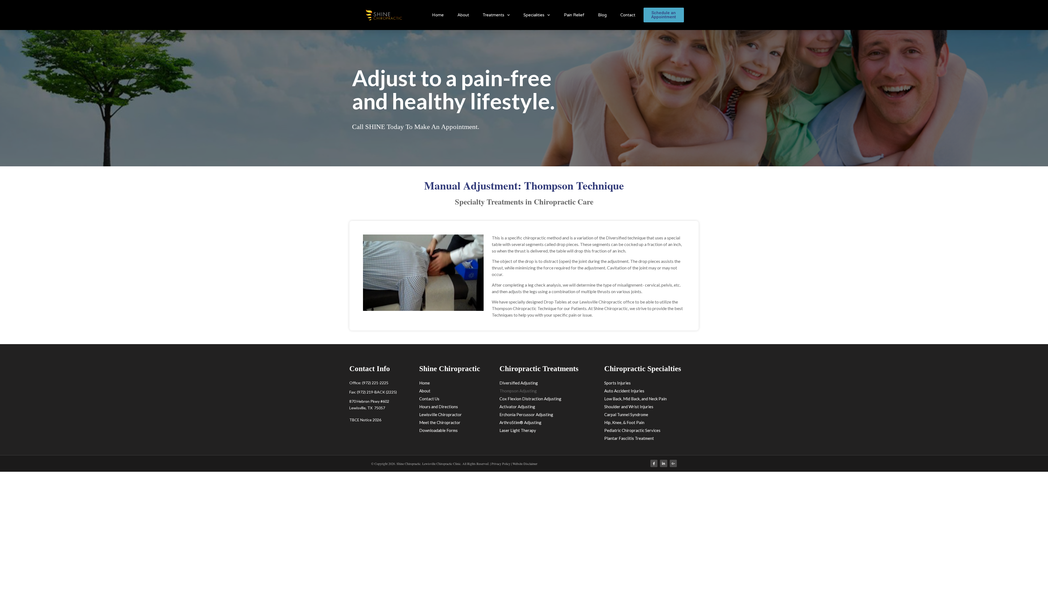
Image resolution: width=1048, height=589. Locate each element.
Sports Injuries (617, 382)
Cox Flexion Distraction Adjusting (530, 398)
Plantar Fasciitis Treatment (629, 438)
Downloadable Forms (438, 430)
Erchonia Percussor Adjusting (526, 414)
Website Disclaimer (525, 463)
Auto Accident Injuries (624, 390)
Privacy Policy (501, 463)
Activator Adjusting (517, 406)
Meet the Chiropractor (439, 422)
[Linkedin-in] (663, 463)
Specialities (533, 15)
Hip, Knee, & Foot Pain (624, 422)
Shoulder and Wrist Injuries (628, 406)
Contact (627, 15)
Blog (602, 15)
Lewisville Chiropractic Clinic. (442, 463)
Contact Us (429, 398)
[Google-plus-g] (673, 463)
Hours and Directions (438, 406)
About (463, 15)
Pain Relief (574, 15)
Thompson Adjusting (518, 390)
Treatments (493, 15)
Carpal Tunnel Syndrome (626, 414)
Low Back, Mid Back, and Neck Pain (635, 398)
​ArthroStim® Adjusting (520, 422)
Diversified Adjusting (518, 382)
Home (438, 15)
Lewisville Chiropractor (440, 414)
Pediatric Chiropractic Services (632, 430)
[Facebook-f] (653, 463)
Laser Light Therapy (517, 430)
